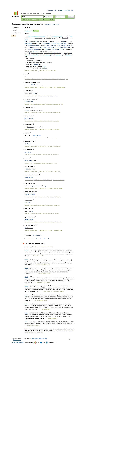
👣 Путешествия (17, 339)
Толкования (26, 19)
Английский (14, 30)
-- (38, 70)
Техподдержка (35, 338)
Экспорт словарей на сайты (18, 342)
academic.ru (16, 19)
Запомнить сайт (52, 10)
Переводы (34, 19)
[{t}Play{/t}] (28, 33)
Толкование (28, 31)
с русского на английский (51, 24)
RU (72, 10)
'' (57, 230)
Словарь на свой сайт (64, 10)
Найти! (71, 16)
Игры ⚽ (51, 19)
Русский (13, 35)
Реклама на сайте (42, 338)
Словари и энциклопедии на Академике (36, 13)
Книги (42, 19)
